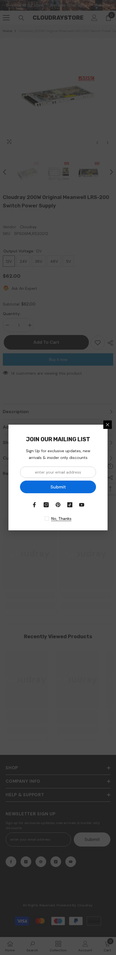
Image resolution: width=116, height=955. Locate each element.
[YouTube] (82, 505)
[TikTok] (70, 505)
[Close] (107, 424)
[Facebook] (34, 505)
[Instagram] (46, 505)
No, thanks (61, 518)
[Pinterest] (58, 505)
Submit (58, 487)
